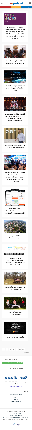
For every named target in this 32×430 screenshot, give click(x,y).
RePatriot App (26, 7)
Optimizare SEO (24, 417)
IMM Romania (16, 397)
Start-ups (16, 399)
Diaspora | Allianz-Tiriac (16, 386)
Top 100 (16, 7)
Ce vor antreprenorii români (15, 337)
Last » (23, 350)
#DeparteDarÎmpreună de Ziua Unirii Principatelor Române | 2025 (15, 88)
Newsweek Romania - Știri (16, 394)
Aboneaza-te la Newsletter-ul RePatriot (13, 363)
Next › (20, 350)
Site (18, 396)
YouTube (21, 396)
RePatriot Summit (5, 7)
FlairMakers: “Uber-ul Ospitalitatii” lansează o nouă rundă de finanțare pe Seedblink (15, 211)
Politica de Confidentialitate (11, 417)
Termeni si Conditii (16, 413)
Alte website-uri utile (16, 401)
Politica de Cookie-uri (16, 415)
